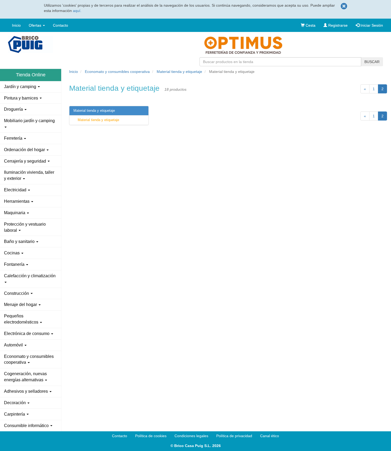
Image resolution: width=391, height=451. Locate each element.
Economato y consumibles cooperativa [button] (29, 359)
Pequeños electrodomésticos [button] (21, 319)
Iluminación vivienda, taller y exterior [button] (29, 175)
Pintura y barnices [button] (21, 98)
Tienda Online (30, 74)
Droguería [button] (14, 109)
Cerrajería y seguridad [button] (25, 161)
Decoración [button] (15, 402)
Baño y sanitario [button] (20, 241)
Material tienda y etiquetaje (179, 71)
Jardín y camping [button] (20, 86)
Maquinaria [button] (15, 212)
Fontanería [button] (15, 264)
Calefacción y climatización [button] (30, 276)
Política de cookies (151, 436)
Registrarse (337, 25)
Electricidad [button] (15, 190)
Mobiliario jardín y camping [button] (29, 120)
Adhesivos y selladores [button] (26, 391)
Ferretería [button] (13, 138)
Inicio (16, 25)
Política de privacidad (234, 436)
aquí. (77, 11)
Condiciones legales (191, 436)
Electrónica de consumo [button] (27, 333)
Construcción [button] (17, 293)
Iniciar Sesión (371, 25)
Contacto (60, 25)
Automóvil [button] (14, 345)
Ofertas (35, 25)
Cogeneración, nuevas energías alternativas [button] (25, 376)
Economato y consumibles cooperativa (117, 71)
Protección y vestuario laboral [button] (25, 227)
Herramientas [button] (17, 201)
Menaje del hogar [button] (21, 304)
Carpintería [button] (15, 414)
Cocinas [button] (12, 253)
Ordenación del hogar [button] (25, 149)
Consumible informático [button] (27, 425)
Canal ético (269, 436)
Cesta (310, 25)
